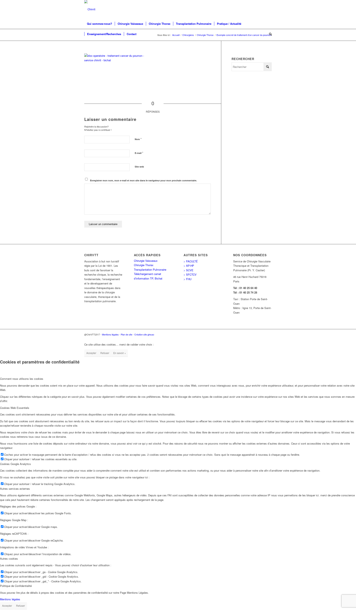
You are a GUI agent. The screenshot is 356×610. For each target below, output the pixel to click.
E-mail (139, 153)
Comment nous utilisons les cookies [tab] (21, 379)
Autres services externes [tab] (15, 489)
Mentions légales (110, 334)
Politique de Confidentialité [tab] (16, 586)
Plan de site (126, 334)
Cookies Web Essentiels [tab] (14, 408)
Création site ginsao (144, 334)
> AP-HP (189, 266)
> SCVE (188, 270)
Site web (139, 166)
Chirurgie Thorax (143, 265)
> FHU (187, 279)
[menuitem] (99, 24)
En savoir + (119, 353)
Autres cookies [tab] (9, 558)
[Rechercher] (269, 34)
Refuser (104, 353)
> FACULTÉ (191, 261)
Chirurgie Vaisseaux (146, 261)
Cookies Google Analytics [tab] (15, 464)
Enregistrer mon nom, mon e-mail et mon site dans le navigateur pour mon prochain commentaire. (143, 180)
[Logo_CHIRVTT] (89, 9)
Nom (138, 139)
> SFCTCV (190, 274)
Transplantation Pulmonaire (150, 269)
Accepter (91, 353)
